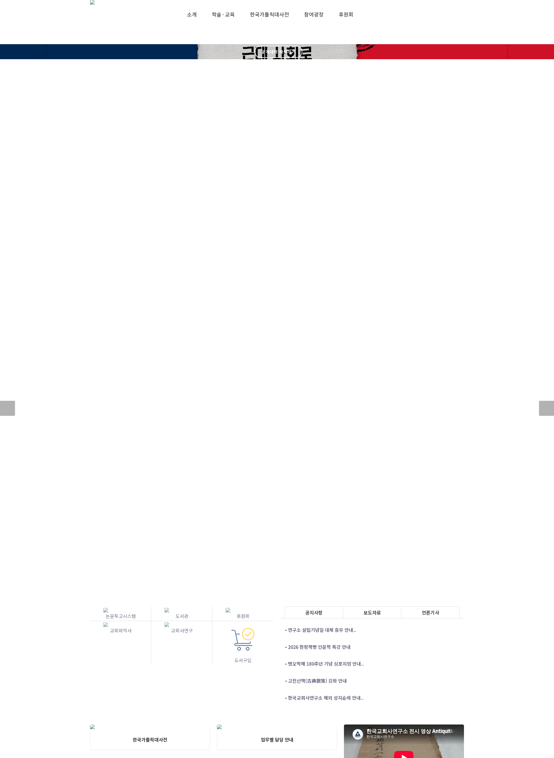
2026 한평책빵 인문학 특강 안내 (319, 646)
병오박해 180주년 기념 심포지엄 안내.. (326, 663)
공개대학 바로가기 (278, 52)
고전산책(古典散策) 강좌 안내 (317, 680)
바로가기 (278, 37)
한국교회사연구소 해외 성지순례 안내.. (326, 697)
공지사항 (314, 612)
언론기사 (430, 612)
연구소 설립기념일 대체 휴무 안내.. (322, 629)
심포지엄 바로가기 (278, 67)
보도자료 (372, 612)
